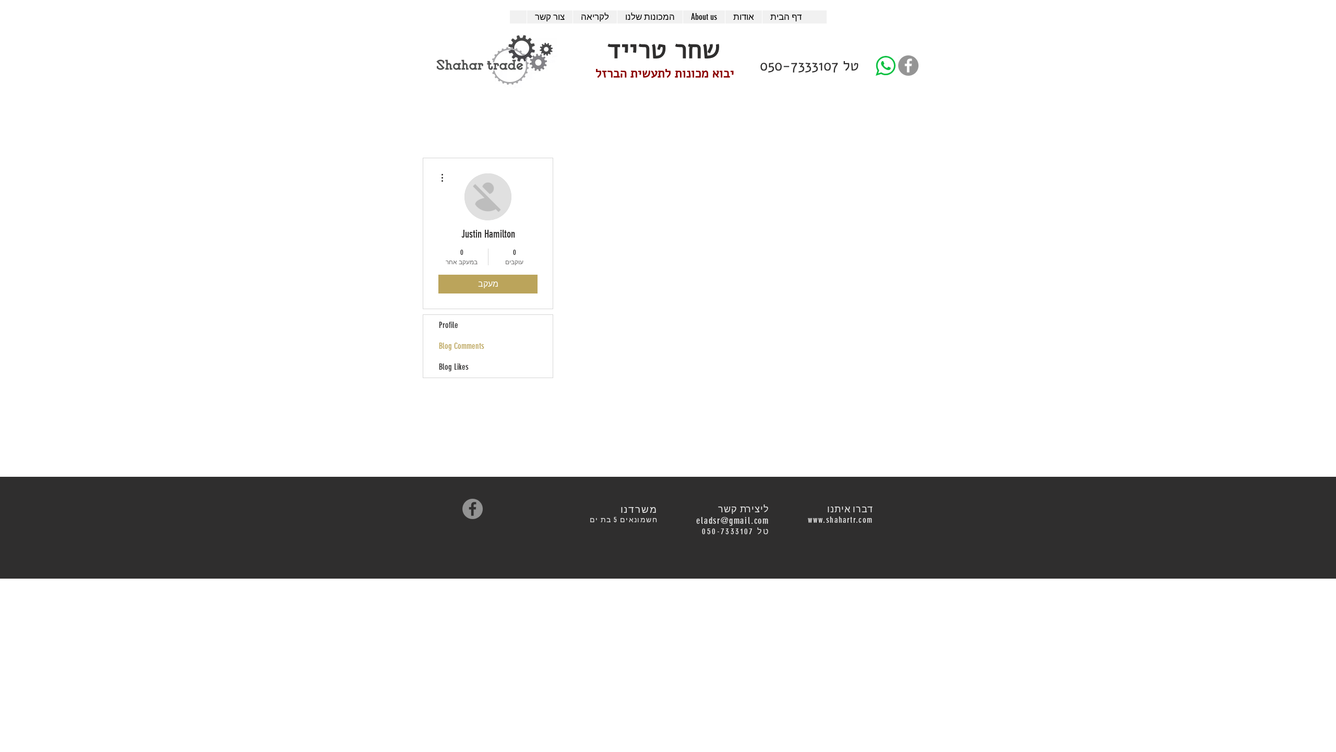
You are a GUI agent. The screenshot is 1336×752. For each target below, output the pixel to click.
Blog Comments (461, 346)
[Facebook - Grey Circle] (908, 65)
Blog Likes (454, 367)
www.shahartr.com (840, 520)
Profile (448, 325)
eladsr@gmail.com (732, 520)
